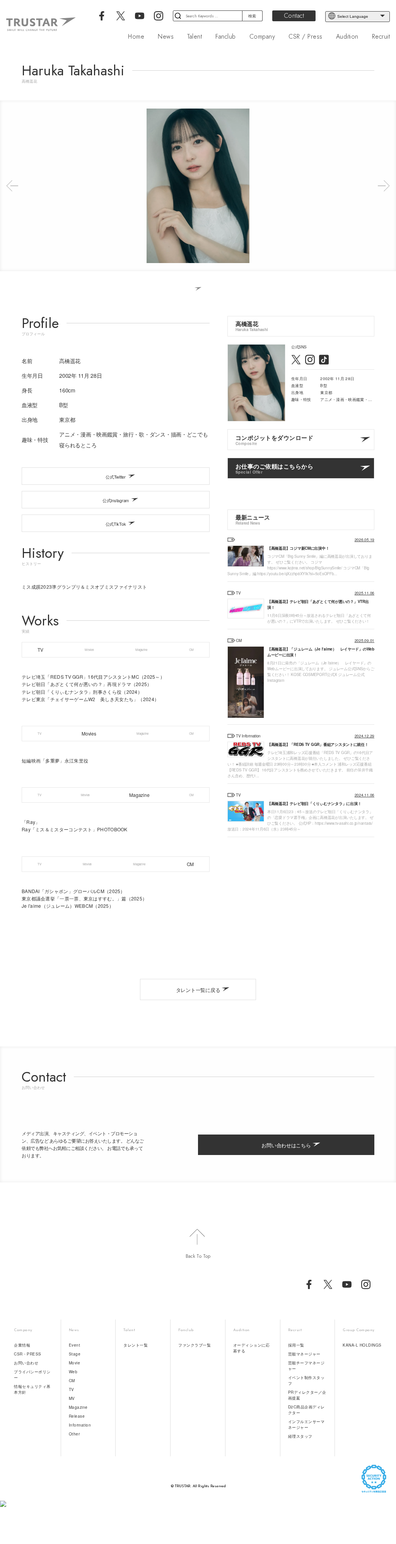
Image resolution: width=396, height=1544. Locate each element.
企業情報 (22, 1345)
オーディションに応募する (251, 1348)
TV (40, 649)
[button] (12, 186)
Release (77, 1416)
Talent (194, 37)
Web (73, 1371)
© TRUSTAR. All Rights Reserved (198, 1486)
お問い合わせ (26, 1363)
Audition (347, 37)
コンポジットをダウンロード (274, 439)
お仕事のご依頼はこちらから (274, 468)
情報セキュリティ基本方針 (32, 1389)
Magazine (141, 649)
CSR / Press (305, 37)
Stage (75, 1354)
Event (74, 1345)
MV (72, 1398)
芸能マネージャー (304, 1354)
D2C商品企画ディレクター (306, 1409)
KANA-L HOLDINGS (362, 1345)
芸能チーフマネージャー (306, 1365)
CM (191, 649)
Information (80, 1425)
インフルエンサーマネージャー (306, 1424)
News (166, 37)
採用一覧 (296, 1345)
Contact (294, 15)
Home (136, 37)
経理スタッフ (300, 1436)
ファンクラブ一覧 (194, 1345)
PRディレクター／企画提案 (307, 1395)
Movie (74, 1363)
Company (262, 37)
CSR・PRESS (27, 1354)
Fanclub (225, 37)
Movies (89, 649)
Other (74, 1434)
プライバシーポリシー (32, 1374)
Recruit (381, 37)
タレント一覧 (135, 1345)
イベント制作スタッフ (306, 1380)
